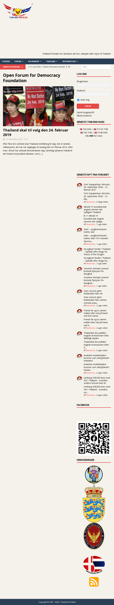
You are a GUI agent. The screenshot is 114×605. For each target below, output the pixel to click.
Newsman (90, 201)
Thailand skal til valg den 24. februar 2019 (35, 132)
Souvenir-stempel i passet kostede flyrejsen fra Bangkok (96, 271)
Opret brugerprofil (85, 112)
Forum (18, 61)
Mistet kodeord (84, 115)
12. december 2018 (14, 139)
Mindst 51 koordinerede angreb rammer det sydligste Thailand (95, 209)
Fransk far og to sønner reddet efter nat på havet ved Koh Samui (96, 313)
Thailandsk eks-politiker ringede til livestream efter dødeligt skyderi (96, 335)
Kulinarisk (33, 61)
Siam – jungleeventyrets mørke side (95, 230)
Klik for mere (94, 135)
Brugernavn (82, 81)
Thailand (50, 61)
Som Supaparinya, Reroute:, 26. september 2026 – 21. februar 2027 (97, 187)
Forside (6, 61)
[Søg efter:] (96, 66)
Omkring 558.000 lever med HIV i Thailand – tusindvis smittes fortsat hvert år (97, 380)
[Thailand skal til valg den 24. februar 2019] (38, 106)
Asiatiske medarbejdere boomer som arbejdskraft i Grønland (97, 358)
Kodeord (81, 90)
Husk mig (84, 99)
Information (69, 61)
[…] (41, 153)
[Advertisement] (78, 30)
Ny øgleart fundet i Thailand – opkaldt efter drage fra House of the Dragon (97, 252)
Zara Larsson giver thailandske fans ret (93, 292)
